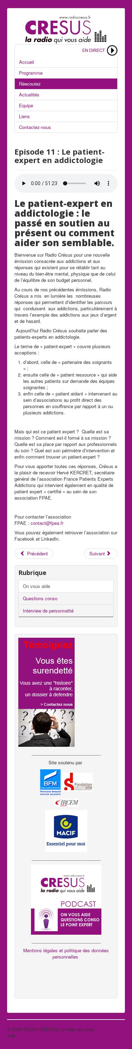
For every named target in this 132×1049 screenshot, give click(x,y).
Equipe (26, 105)
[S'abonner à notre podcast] (66, 898)
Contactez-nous (35, 127)
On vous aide (36, 586)
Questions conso (40, 598)
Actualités (29, 94)
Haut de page (111, 1029)
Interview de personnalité (48, 610)
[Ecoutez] (99, 49)
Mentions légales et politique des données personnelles (66, 953)
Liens (24, 116)
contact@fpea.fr (47, 523)
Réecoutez (30, 83)
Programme (31, 72)
